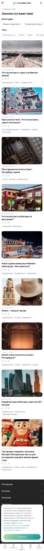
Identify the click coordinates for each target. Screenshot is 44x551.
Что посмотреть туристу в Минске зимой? (20, 74)
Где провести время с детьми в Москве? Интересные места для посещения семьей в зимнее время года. (20, 456)
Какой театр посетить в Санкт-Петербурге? (18, 356)
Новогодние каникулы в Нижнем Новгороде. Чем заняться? (18, 265)
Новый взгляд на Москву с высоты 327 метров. (22, 403)
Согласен (22, 537)
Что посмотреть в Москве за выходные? (17, 218)
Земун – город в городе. (14, 310)
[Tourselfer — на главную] (22, 3)
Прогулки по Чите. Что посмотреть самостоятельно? (20, 121)
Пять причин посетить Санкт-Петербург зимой (17, 171)
